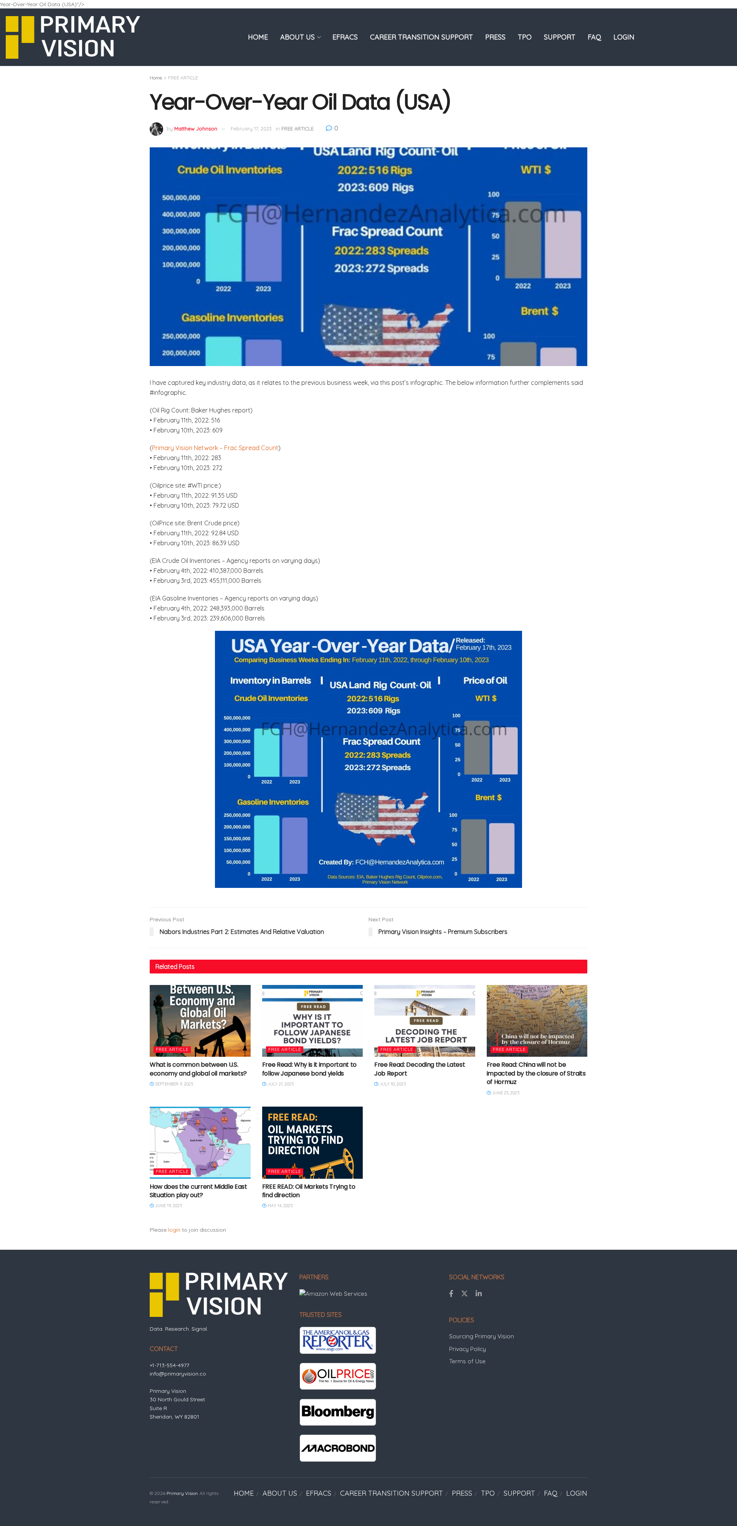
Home (156, 78)
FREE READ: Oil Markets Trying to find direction (308, 1190)
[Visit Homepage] (73, 37)
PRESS (495, 37)
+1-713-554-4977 (169, 1365)
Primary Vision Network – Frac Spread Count (215, 448)
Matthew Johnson (195, 128)
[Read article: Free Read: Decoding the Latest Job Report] (424, 1021)
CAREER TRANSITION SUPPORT (421, 37)
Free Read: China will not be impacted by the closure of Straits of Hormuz (536, 1073)
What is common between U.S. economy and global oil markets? (198, 1068)
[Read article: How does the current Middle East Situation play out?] (200, 1143)
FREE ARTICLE (183, 78)
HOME (258, 37)
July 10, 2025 (392, 1084)
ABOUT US (297, 37)
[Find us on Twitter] (464, 1293)
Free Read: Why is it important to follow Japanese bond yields (309, 1068)
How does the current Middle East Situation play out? (198, 1190)
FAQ (594, 37)
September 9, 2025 (173, 1084)
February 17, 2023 (251, 128)
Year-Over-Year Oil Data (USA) (300, 102)
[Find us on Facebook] (451, 1293)
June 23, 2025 (505, 1092)
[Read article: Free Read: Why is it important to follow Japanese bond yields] (312, 1021)
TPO (525, 37)
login (174, 1229)
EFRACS (345, 37)
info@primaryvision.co (178, 1373)
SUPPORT (559, 37)
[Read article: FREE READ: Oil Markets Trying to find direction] (312, 1143)
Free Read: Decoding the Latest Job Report (419, 1068)
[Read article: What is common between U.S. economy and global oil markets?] (200, 1021)
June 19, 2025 (168, 1205)
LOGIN (624, 37)
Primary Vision (182, 1493)
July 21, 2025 (280, 1084)
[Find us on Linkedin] (479, 1293)
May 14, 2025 (279, 1205)
